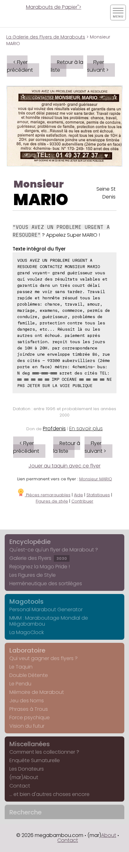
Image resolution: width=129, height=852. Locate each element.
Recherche (25, 812)
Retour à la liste (67, 66)
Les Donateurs (26, 768)
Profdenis (54, 428)
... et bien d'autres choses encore (49, 794)
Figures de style (52, 501)
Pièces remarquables (47, 495)
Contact (19, 785)
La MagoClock (26, 632)
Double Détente (28, 675)
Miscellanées (29, 744)
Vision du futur (26, 726)
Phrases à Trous (28, 709)
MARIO (40, 199)
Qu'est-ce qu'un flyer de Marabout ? (53, 549)
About (108, 835)
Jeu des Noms (26, 700)
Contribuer (82, 501)
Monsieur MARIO (95, 479)
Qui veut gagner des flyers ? (43, 658)
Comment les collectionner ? (44, 752)
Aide (78, 495)
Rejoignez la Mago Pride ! (39, 566)
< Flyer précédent (20, 66)
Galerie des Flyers (38, 558)
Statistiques (98, 495)
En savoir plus (86, 428)
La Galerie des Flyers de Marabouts (45, 37)
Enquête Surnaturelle (34, 760)
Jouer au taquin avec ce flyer (64, 465)
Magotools (26, 601)
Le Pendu (20, 683)
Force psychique (29, 717)
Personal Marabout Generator (46, 609)
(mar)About (23, 777)
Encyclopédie (30, 541)
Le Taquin (21, 666)
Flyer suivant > (98, 66)
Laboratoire (27, 650)
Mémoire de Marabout (36, 692)
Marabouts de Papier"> (53, 7)
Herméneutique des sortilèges (45, 583)
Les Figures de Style (32, 575)
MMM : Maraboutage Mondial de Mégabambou (48, 620)
